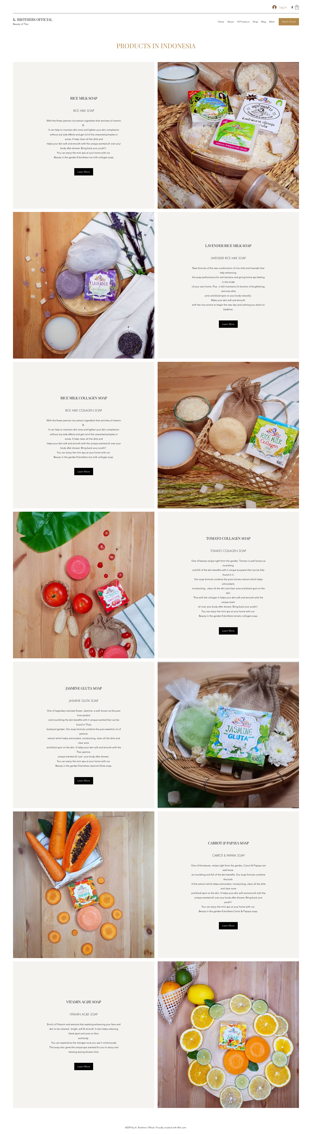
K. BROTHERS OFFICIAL (32, 19)
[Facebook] (292, 7)
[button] (297, 7)
